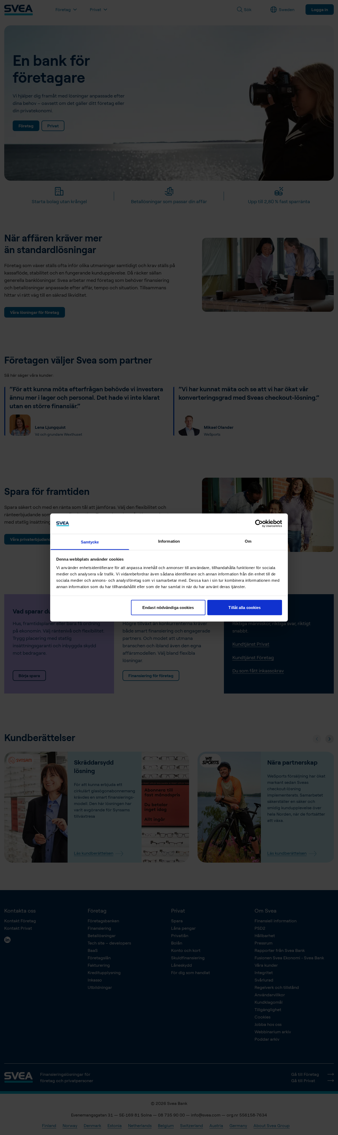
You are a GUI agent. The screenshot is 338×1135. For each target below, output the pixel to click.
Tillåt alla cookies (244, 607)
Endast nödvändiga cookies (168, 607)
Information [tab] (169, 541)
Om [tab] (248, 541)
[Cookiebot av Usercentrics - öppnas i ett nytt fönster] (259, 524)
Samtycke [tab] (90, 541)
